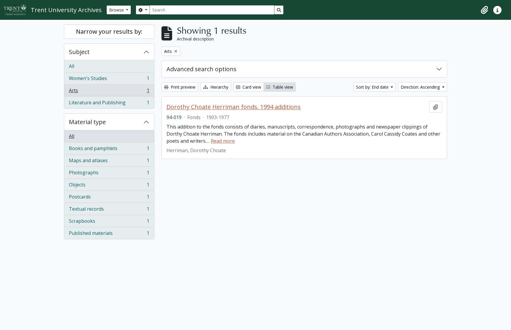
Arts (109, 92)
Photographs (109, 174)
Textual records (109, 210)
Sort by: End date (373, 87)
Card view (251, 87)
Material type (87, 122)
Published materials (109, 234)
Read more (223, 141)
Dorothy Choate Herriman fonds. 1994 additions (233, 106)
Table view (282, 87)
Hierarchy (218, 87)
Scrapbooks (109, 222)
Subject (79, 52)
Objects (109, 186)
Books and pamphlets (109, 150)
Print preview (182, 87)
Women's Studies (109, 79)
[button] (484, 10)
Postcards (109, 198)
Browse (117, 10)
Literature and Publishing (109, 103)
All (71, 66)
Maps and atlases (109, 162)
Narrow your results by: (109, 31)
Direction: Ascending (421, 87)
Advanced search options (201, 69)
